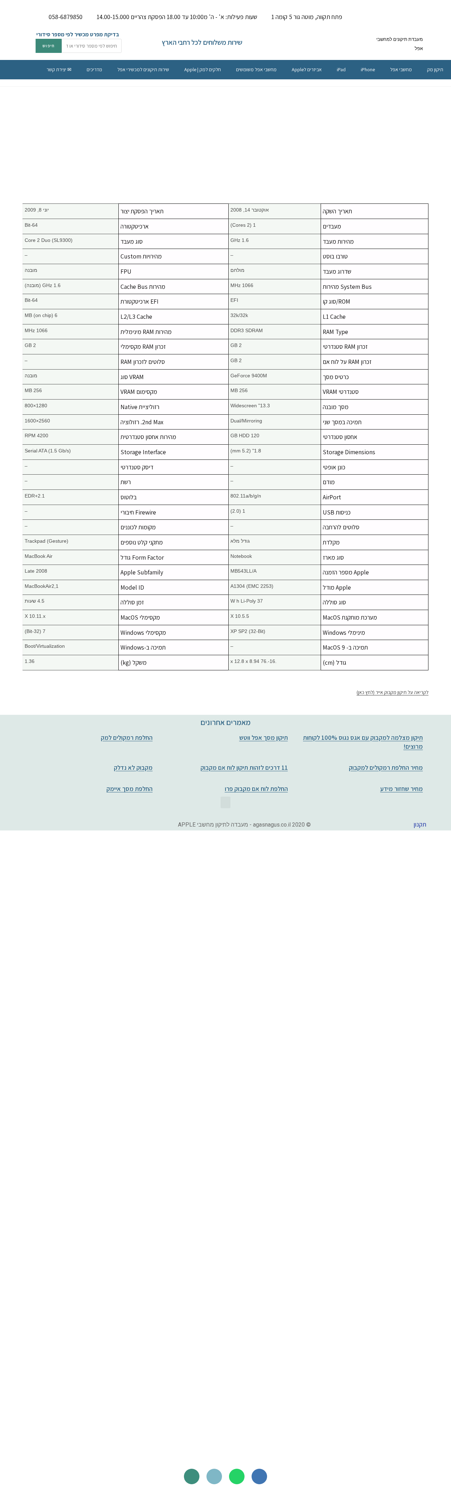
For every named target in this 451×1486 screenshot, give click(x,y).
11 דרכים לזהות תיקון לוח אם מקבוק (244, 767)
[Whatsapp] (237, 1476)
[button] (225, 802)
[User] (191, 1476)
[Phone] (259, 1476)
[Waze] (214, 1476)
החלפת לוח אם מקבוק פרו (256, 789)
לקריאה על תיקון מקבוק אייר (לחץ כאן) (392, 692)
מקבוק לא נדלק (133, 767)
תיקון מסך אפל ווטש (263, 737)
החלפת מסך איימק (129, 789)
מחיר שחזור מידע (401, 789)
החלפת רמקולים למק (127, 737)
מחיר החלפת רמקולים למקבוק (386, 767)
